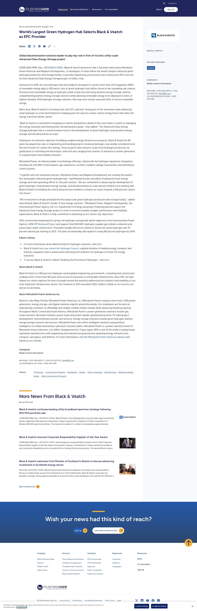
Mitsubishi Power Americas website (106, 336)
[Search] (164, 3)
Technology (38, 372)
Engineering (72, 372)
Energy (36, 376)
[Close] (192, 606)
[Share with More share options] (54, 46)
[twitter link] (136, 600)
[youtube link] (147, 601)
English (151, 68)
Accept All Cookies (159, 606)
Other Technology (94, 372)
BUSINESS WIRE (53, 67)
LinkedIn (36, 340)
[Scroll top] (188, 543)
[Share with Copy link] (49, 46)
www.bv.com (127, 284)
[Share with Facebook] (39, 46)
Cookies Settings (142, 606)
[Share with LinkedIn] (29, 46)
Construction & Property (55, 372)
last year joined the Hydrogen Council (59, 248)
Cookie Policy (22, 607)
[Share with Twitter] (34, 46)
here (99, 244)
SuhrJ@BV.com (68, 360)
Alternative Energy (125, 372)
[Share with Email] (44, 46)
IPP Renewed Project (45, 224)
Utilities (82, 372)
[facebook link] (153, 600)
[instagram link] (158, 600)
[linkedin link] (142, 600)
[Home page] (34, 9)
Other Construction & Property (53, 376)
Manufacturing (110, 372)
